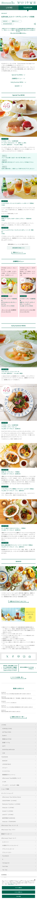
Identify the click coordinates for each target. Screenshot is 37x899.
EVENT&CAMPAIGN (8, 749)
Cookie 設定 (18, 896)
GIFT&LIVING (6, 732)
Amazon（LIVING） (8, 807)
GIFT (4, 746)
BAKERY (4, 760)
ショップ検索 (5, 789)
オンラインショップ (7, 793)
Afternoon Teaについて (8, 838)
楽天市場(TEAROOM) (8, 818)
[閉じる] (35, 880)
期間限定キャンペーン (8, 774)
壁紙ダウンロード (6, 834)
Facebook (5, 856)
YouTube (5, 866)
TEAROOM (4, 757)
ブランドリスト (6, 852)
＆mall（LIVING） (8, 811)
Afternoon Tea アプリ (8, 829)
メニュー (5, 767)
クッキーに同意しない (18, 892)
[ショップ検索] (29, 3)
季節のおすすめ (6, 739)
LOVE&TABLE (6, 764)
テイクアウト (6, 771)
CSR (3, 753)
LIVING (3, 725)
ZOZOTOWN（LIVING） (9, 800)
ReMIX (4, 735)
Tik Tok (4, 870)
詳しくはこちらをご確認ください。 (18, 33)
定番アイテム (6, 742)
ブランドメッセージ (8, 849)
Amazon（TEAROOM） (9, 821)
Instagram (5, 863)
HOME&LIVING (7, 728)
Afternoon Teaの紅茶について (11, 778)
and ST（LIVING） (8, 814)
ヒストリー (5, 842)
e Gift (4, 781)
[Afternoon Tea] (8, 2)
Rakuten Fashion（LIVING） (11, 804)
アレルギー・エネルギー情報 (10, 785)
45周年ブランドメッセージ (10, 845)
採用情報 (4, 874)
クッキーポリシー (11, 884)
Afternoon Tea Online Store (11, 797)
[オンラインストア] (20, 3)
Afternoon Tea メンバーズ (9, 825)
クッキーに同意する (18, 887)
